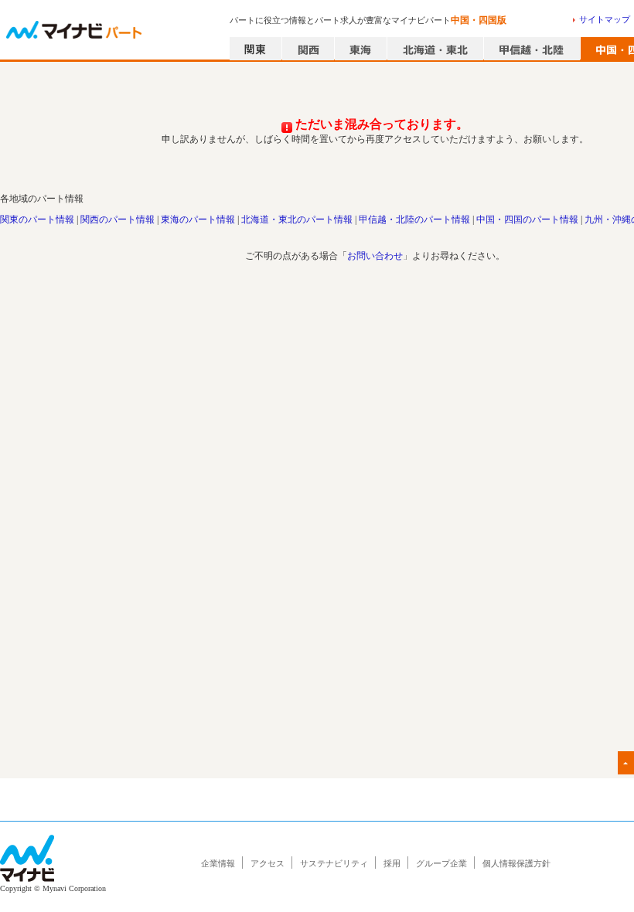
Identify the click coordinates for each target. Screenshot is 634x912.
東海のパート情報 (198, 219)
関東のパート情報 (37, 219)
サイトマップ (604, 19)
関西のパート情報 (117, 219)
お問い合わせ (375, 255)
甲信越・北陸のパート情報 (414, 219)
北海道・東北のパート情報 (297, 219)
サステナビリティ (334, 863)
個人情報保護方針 (516, 863)
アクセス (268, 863)
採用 (392, 863)
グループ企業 (441, 863)
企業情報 (218, 863)
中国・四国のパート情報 (527, 219)
